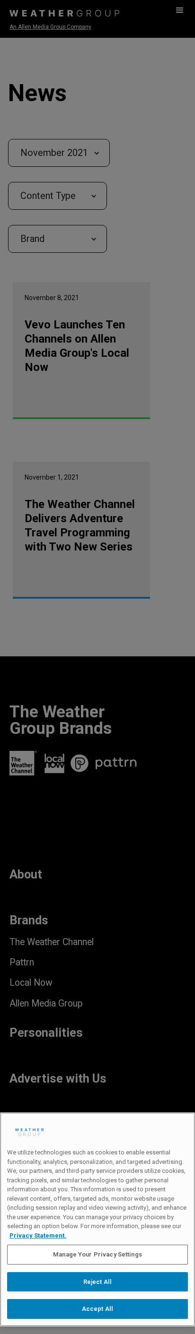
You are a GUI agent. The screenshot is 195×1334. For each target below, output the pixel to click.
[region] (97, 1219)
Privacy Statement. (37, 1235)
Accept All (97, 1308)
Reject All (97, 1281)
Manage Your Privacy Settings (97, 1254)
